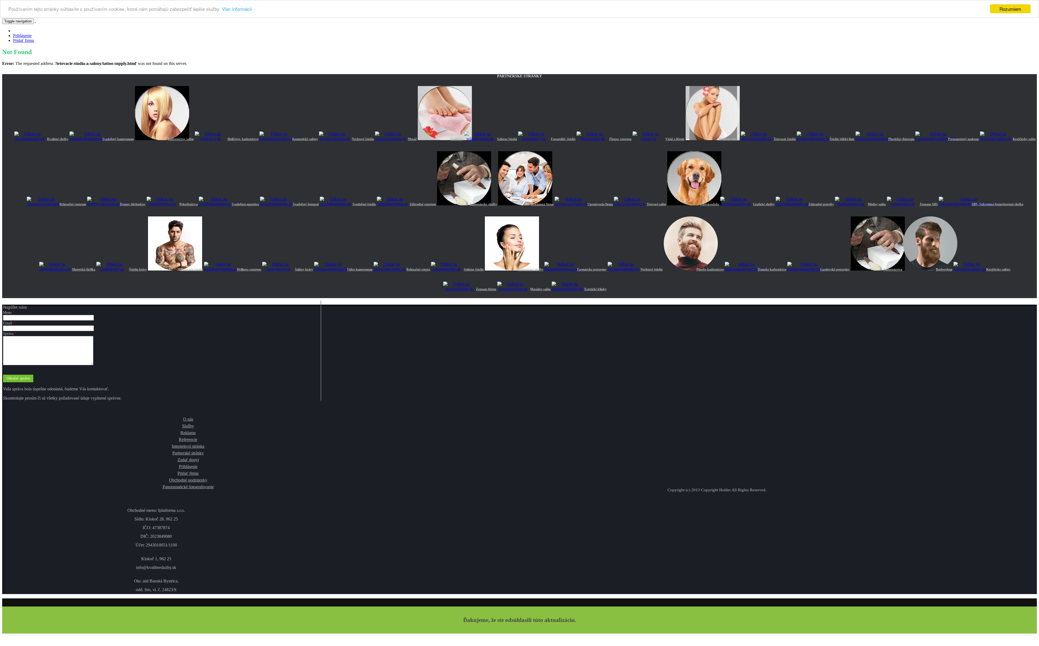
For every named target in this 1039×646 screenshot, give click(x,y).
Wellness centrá (729, 139)
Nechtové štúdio (651, 269)
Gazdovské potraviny (835, 269)
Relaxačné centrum (73, 204)
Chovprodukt (709, 204)
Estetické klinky (595, 289)
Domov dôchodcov (133, 204)
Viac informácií (237, 9)
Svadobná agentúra (245, 204)
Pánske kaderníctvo (710, 269)
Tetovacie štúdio (192, 269)
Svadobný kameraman (118, 139)
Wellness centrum (249, 269)
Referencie (188, 439)
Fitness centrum (620, 139)
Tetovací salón (656, 204)
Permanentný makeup (963, 139)
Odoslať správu (18, 378)
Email (9, 323)
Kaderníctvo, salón (181, 139)
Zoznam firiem (486, 289)
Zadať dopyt (188, 459)
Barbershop (944, 269)
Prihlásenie (22, 35)
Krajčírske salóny (998, 269)
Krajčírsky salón (1024, 139)
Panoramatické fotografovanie (188, 486)
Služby (188, 426)
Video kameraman (360, 269)
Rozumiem (1010, 8)
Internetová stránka (188, 446)
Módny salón (877, 204)
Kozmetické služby (530, 269)
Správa (10, 334)
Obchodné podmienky (188, 480)
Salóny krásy (304, 269)
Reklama (188, 432)
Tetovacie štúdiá (785, 139)
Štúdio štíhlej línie (842, 139)
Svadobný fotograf (306, 204)
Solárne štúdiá (507, 139)
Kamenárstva (892, 269)
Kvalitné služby (57, 139)
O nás (188, 419)
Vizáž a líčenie (675, 139)
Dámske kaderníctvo (772, 269)
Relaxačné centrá (418, 269)
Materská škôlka (83, 269)
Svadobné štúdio (364, 204)
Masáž (412, 139)
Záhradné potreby (821, 204)
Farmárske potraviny (592, 269)
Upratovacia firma (600, 204)
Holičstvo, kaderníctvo (243, 139)
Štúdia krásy (138, 269)
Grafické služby (764, 204)
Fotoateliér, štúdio (563, 139)
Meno (9, 313)
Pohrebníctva (188, 204)
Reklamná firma (542, 204)
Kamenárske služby (483, 204)
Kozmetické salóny (305, 139)
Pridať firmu (23, 40)
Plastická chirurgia (901, 139)
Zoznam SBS (929, 204)
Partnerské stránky (188, 453)
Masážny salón (540, 289)
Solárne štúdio (474, 269)
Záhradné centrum (423, 204)
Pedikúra (457, 139)
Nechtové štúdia (363, 139)
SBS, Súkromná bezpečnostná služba (997, 204)
